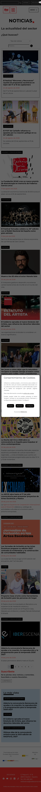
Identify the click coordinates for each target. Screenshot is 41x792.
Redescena (24, 412)
